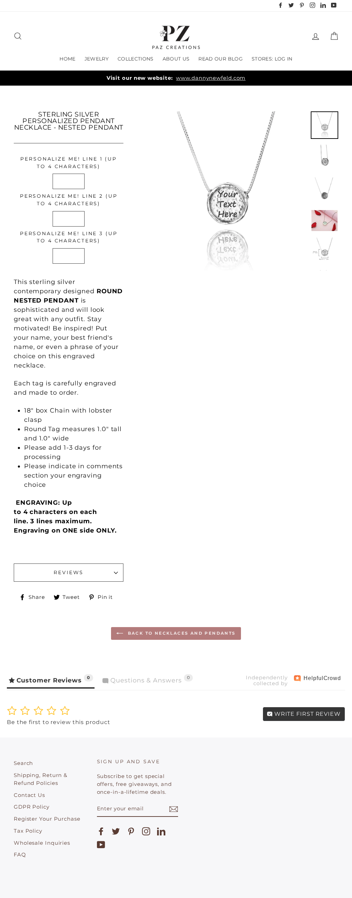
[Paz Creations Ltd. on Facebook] (101, 831)
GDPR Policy (32, 806)
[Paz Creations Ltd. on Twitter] (116, 831)
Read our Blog (220, 59)
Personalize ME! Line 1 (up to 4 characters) (68, 162)
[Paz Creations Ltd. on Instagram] (146, 831)
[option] (176, 78)
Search (23, 763)
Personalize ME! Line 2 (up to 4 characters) (69, 200)
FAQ (20, 854)
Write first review (307, 714)
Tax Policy (28, 831)
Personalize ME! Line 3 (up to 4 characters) (69, 237)
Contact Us (29, 795)
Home (67, 59)
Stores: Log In (272, 59)
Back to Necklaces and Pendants (180, 633)
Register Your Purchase (47, 818)
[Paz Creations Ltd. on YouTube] (101, 845)
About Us (176, 59)
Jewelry (97, 59)
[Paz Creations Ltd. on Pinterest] (131, 831)
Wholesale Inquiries (42, 843)
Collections (136, 59)
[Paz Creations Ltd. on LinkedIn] (161, 831)
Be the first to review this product (58, 722)
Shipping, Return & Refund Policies (40, 779)
